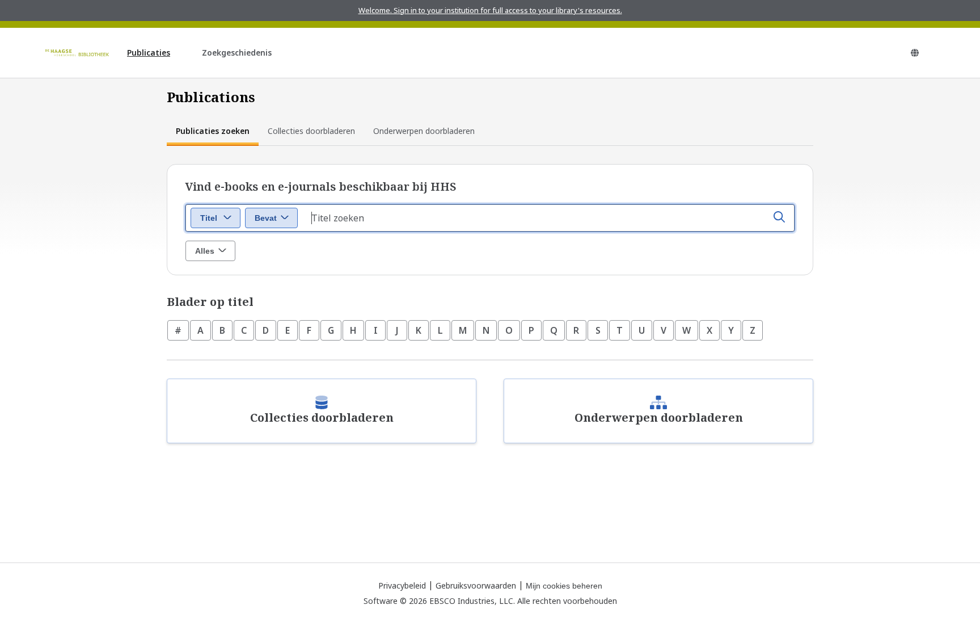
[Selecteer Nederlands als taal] (915, 53)
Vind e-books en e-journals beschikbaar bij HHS (321, 186)
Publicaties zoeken (213, 130)
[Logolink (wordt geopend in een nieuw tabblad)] (77, 53)
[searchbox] (548, 218)
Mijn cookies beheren (564, 585)
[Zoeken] (779, 218)
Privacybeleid (402, 585)
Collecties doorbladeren (311, 130)
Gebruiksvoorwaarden (476, 585)
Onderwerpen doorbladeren (424, 130)
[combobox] (215, 218)
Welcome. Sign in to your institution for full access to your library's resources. (490, 10)
